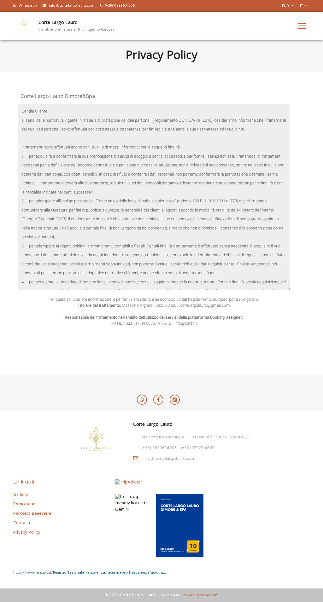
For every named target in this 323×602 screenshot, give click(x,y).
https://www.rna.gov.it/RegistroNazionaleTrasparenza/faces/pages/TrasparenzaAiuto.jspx (89, 573)
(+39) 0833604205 (159, 448)
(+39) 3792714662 (197, 448)
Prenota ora (25, 504)
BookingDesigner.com (200, 595)
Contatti (21, 523)
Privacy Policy (26, 532)
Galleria (20, 494)
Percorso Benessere (32, 513)
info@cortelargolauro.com (169, 458)
